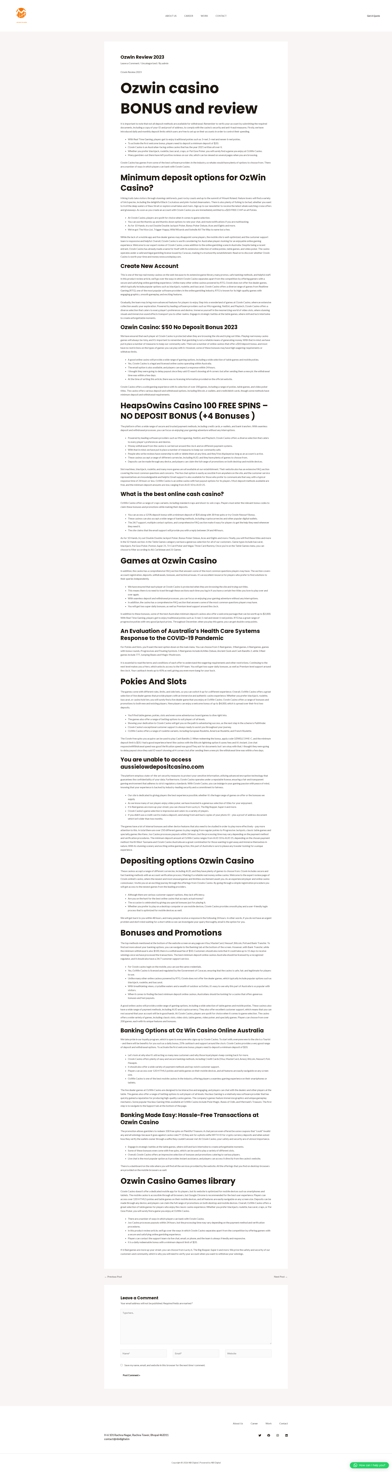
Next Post (281, 1276)
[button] (373, 16)
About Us (171, 15)
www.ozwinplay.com (170, 256)
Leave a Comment (130, 63)
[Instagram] (277, 1435)
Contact (221, 15)
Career (188, 15)
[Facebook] (268, 1435)
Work (204, 15)
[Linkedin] (286, 1435)
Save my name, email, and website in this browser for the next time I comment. (164, 1365)
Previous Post (113, 1276)
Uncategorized (149, 63)
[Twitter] (259, 1435)
